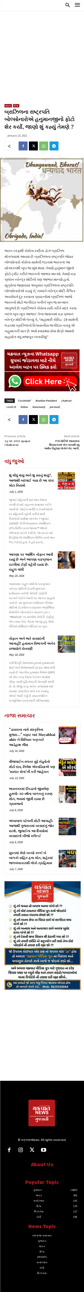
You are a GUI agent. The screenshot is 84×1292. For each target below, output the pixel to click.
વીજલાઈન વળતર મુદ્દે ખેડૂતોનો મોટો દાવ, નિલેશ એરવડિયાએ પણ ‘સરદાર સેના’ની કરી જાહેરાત (32, 767)
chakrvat (66, 400)
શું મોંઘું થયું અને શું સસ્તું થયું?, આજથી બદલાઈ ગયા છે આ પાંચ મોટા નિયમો (31, 480)
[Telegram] (54, 145)
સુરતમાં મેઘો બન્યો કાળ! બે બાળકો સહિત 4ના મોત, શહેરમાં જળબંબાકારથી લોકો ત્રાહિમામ (31, 858)
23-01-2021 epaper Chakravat (17, 442)
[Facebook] (23, 145)
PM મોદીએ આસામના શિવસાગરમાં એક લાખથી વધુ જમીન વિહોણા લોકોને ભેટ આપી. (62, 444)
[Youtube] (43, 1150)
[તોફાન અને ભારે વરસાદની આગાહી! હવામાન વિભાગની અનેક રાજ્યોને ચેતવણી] (66, 644)
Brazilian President (46, 400)
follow (24, 407)
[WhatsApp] (43, 145)
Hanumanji (38, 407)
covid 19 (11, 407)
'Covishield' (24, 400)
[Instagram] (20, 1150)
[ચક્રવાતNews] (42, 1113)
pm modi (55, 407)
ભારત (8, 105)
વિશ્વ (16, 105)
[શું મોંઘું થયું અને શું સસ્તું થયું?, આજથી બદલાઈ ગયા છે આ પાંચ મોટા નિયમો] (66, 480)
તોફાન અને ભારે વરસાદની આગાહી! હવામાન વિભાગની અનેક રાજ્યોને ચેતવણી (32, 644)
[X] (33, 145)
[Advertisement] (42, 60)
